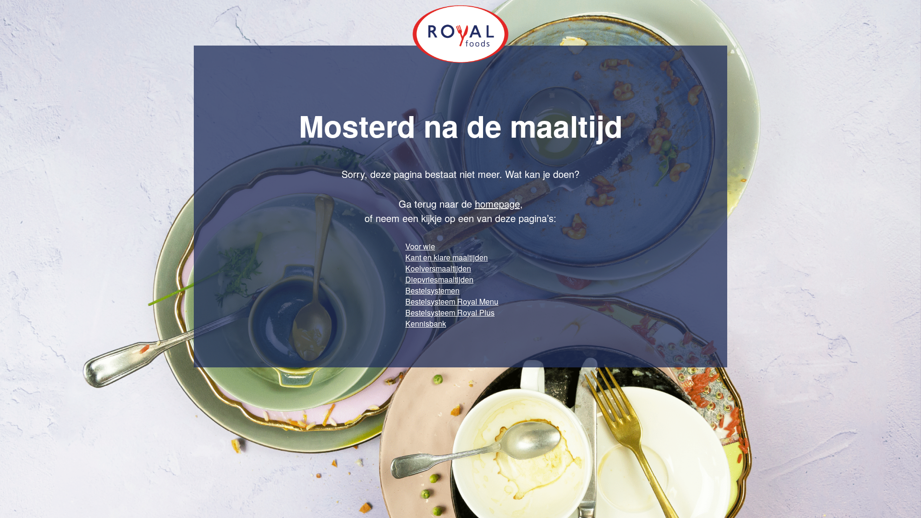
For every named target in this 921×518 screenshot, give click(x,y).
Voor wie (420, 246)
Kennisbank (425, 323)
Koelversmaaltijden (438, 268)
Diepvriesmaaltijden (439, 279)
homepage (497, 204)
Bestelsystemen (432, 290)
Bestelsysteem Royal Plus (450, 312)
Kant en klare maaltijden (446, 257)
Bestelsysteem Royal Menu (451, 301)
